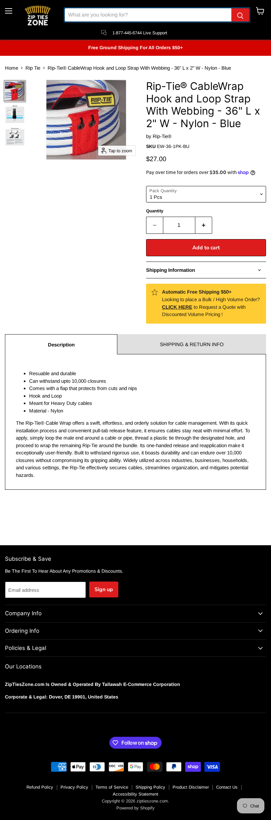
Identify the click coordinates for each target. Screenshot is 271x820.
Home (11, 68)
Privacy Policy (74, 787)
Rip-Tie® (162, 136)
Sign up (104, 589)
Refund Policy (39, 787)
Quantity (154, 210)
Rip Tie (32, 68)
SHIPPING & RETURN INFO (192, 344)
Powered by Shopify (135, 807)
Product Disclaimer (191, 787)
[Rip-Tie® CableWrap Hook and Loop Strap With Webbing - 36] (14, 91)
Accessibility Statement (135, 794)
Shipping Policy (150, 787)
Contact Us (227, 787)
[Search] (240, 14)
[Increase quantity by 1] (203, 225)
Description (61, 344)
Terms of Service (112, 787)
